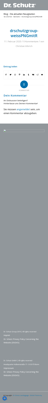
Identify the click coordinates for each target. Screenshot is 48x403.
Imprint (7, 335)
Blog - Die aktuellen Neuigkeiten (19, 14)
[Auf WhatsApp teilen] (15, 74)
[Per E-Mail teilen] (42, 74)
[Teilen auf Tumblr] (28, 74)
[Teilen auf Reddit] (37, 74)
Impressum (9, 368)
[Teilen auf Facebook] (6, 74)
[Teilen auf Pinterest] (19, 74)
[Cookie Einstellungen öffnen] (5, 399)
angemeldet (23, 109)
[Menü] (40, 5)
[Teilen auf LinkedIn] (24, 74)
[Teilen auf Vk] (33, 74)
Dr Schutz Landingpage (21, 395)
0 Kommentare (30, 41)
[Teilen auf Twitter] (10, 74)
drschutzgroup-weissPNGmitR (24, 33)
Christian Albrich (24, 46)
